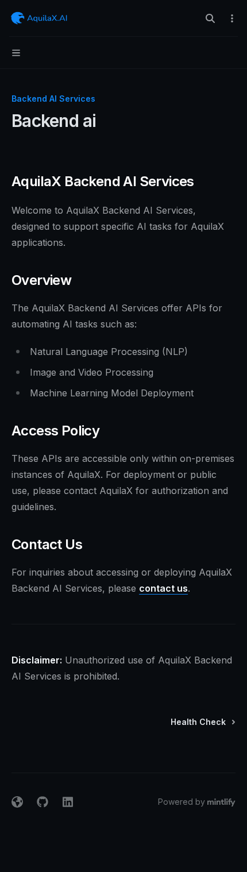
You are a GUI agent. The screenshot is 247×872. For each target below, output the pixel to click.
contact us (163, 588)
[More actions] (232, 18)
